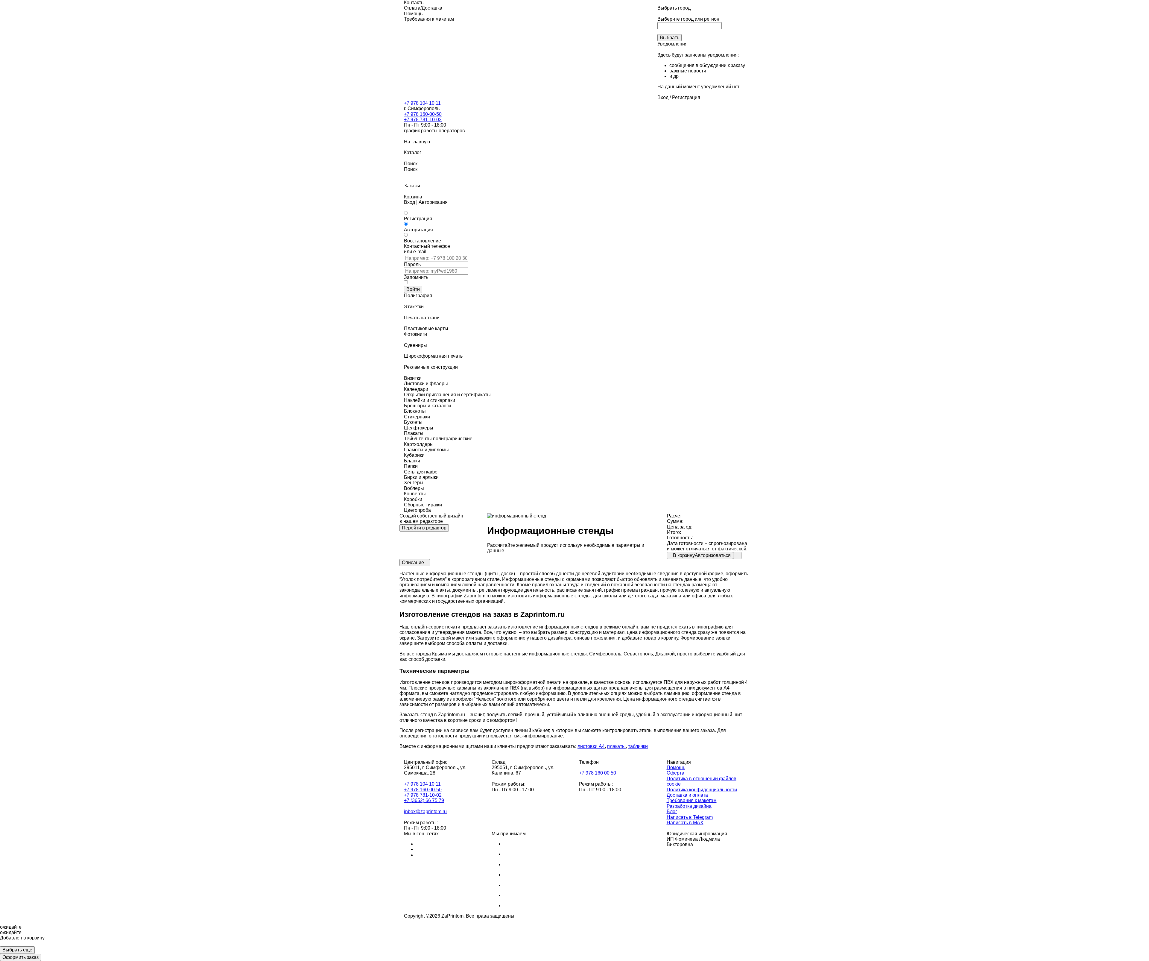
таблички (638, 746)
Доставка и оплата (687, 795)
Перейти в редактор (424, 527)
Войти (413, 289)
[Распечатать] (737, 555)
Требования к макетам (692, 800)
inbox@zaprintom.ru (425, 811)
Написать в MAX (685, 822)
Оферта (675, 772)
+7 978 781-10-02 (423, 119)
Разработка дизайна (689, 806)
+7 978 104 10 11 (422, 103)
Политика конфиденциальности (702, 789)
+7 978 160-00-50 (423, 114)
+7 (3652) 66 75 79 (424, 800)
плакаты (616, 746)
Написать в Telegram (690, 817)
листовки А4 (591, 746)
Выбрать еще (17, 949)
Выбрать (669, 37)
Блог (672, 811)
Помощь (676, 767)
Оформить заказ (20, 957)
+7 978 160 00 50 (597, 772)
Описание (413, 562)
